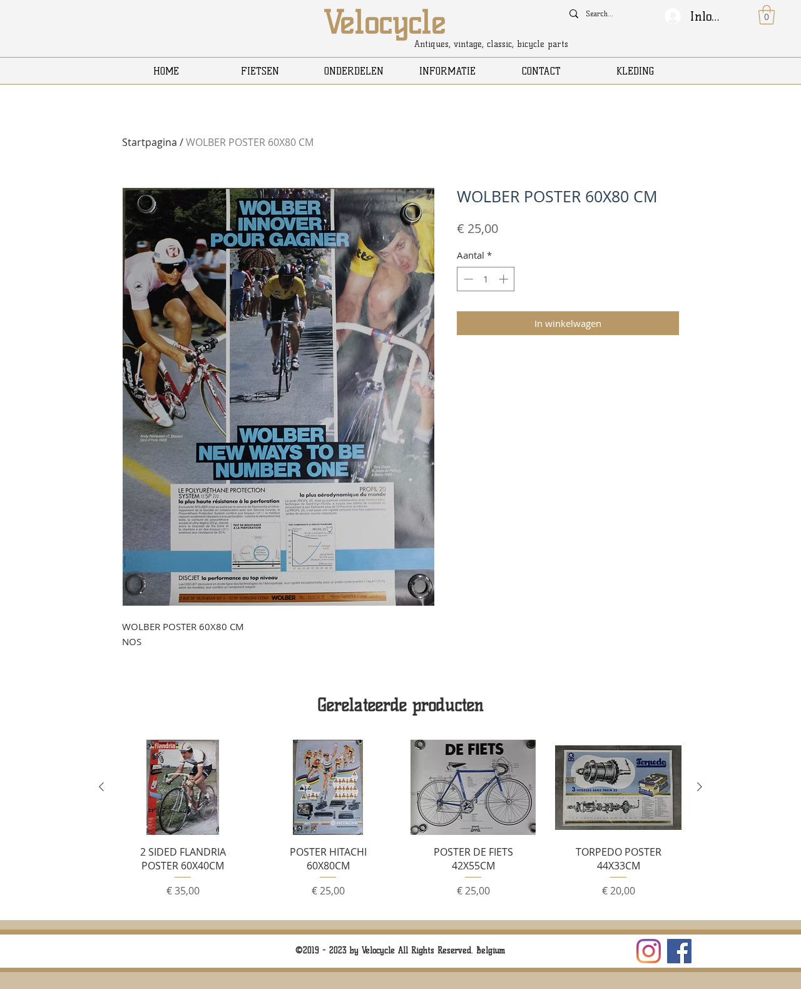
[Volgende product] (699, 786)
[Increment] (504, 279)
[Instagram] (648, 951)
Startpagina (149, 142)
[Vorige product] (101, 786)
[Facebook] (679, 951)
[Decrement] (467, 279)
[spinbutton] (486, 279)
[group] (400, 824)
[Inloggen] (672, 16)
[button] (766, 14)
